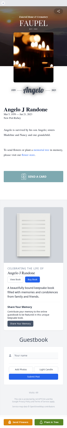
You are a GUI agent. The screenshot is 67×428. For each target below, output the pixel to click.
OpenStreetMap (37, 406)
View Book (15, 279)
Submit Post (33, 376)
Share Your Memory (20, 323)
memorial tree (41, 150)
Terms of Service (42, 401)
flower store (28, 155)
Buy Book (32, 279)
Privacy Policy (25, 401)
